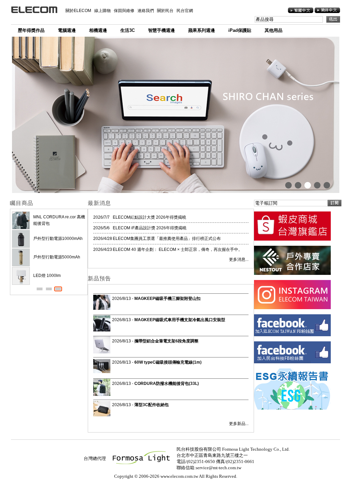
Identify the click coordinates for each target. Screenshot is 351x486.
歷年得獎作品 (31, 30)
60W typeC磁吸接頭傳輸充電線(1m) (168, 362)
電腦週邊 (67, 30)
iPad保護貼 (239, 30)
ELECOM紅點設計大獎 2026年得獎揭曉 (149, 217)
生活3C (127, 30)
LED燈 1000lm (47, 275)
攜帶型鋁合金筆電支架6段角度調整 (166, 341)
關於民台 (165, 10)
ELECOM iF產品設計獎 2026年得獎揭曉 (149, 228)
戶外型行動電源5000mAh (56, 257)
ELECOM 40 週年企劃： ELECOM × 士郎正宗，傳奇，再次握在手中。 (177, 249)
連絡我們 (145, 10)
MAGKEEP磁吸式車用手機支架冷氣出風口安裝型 (179, 319)
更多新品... (239, 423)
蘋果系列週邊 (201, 30)
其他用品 (273, 30)
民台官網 (185, 10)
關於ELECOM (78, 10)
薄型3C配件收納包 (151, 404)
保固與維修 (124, 10)
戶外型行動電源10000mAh (58, 238)
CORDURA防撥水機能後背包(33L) (166, 383)
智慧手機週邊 (161, 30)
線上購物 (102, 10)
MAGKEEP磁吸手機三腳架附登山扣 (167, 298)
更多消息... (239, 259)
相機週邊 (98, 30)
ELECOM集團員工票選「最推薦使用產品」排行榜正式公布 (167, 238)
